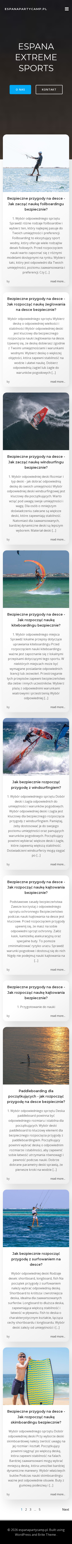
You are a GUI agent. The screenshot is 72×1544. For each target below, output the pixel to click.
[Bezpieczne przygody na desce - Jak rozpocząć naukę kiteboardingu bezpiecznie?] (36, 579)
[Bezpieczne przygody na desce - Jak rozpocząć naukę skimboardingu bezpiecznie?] (36, 1376)
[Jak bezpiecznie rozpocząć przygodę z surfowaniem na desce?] (36, 1218)
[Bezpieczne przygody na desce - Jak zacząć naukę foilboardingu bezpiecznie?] (36, 163)
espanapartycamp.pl (26, 9)
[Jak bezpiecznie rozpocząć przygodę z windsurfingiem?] (36, 746)
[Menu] (67, 9)
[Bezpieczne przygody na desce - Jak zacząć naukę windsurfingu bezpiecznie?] (36, 421)
